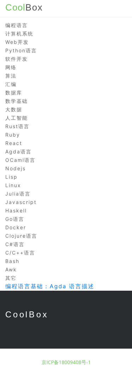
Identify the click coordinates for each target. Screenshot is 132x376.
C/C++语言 (20, 253)
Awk (11, 269)
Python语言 (21, 50)
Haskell (16, 210)
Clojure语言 (21, 236)
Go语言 (14, 219)
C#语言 (15, 244)
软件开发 (16, 59)
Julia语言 (18, 194)
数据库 (13, 92)
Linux (13, 185)
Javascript (21, 202)
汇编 (11, 84)
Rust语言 (17, 126)
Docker (15, 227)
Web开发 (17, 42)
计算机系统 (19, 34)
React (13, 143)
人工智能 (16, 118)
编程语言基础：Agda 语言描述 (49, 286)
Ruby (12, 135)
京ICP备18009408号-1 (66, 362)
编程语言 (16, 25)
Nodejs (15, 168)
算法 (11, 76)
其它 (11, 278)
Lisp (11, 177)
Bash (12, 261)
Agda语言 (18, 151)
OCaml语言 (20, 160)
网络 (11, 67)
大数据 (13, 109)
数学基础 (16, 101)
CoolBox (27, 314)
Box (24, 7)
